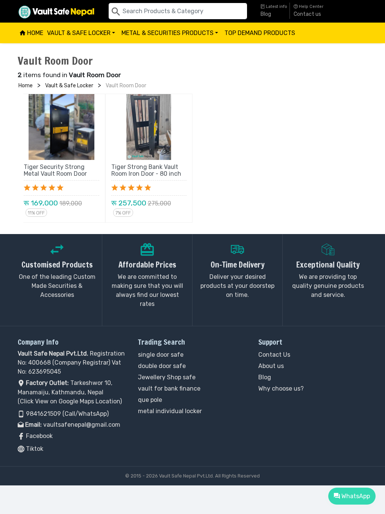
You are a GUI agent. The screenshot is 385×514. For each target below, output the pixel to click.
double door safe (162, 366)
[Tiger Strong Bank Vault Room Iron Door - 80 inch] (149, 127)
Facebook (38, 435)
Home (34, 32)
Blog (266, 14)
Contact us (307, 14)
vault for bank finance (169, 388)
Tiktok (33, 448)
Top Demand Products (259, 32)
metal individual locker (170, 411)
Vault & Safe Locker (82, 36)
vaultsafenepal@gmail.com (81, 424)
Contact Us (274, 354)
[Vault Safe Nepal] (57, 10)
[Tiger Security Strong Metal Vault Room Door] (61, 127)
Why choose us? (281, 388)
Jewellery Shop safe (167, 377)
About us (271, 366)
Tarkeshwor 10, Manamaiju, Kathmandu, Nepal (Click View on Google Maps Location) (70, 392)
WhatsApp (355, 496)
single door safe (160, 354)
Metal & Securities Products (170, 36)
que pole (150, 399)
